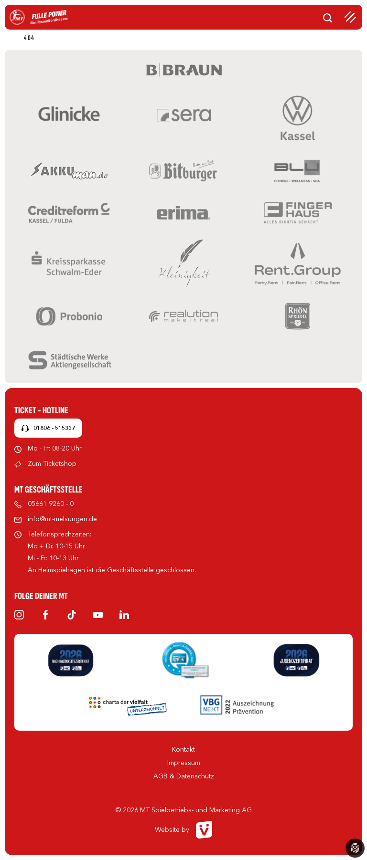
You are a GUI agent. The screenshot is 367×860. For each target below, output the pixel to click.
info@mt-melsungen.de (62, 518)
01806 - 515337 (54, 427)
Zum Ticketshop (52, 463)
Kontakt (183, 749)
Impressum (183, 762)
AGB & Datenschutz (183, 776)
